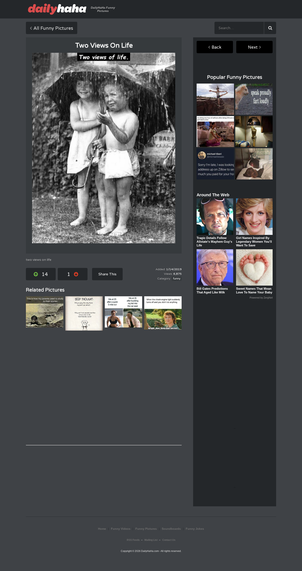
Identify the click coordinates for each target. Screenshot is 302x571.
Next (253, 47)
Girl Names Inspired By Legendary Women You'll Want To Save (254, 241)
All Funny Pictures (53, 28)
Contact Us (168, 540)
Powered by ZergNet (261, 297)
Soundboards (171, 528)
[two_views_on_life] (103, 148)
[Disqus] (104, 388)
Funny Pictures (146, 528)
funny (176, 278)
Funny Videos (120, 528)
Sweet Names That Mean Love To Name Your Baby (254, 290)
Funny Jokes (195, 528)
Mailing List (151, 540)
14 (45, 274)
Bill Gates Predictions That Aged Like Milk (212, 290)
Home (102, 528)
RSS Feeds (133, 540)
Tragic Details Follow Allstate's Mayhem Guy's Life (214, 241)
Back (216, 47)
